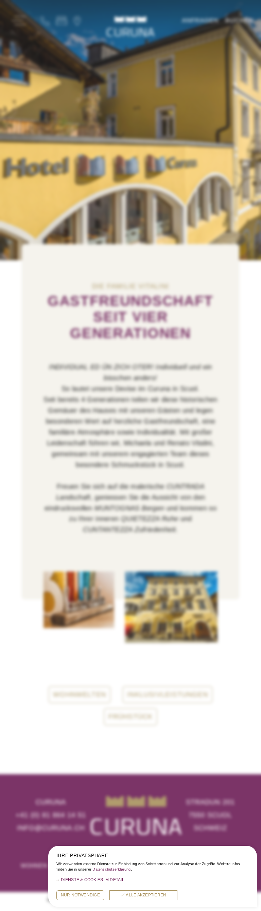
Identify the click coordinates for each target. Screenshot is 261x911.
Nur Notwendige (80, 895)
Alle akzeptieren (146, 895)
